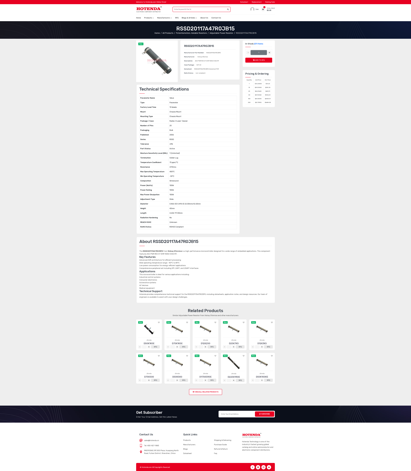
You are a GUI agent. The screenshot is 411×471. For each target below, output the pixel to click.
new (140, 44)
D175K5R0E (205, 377)
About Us (204, 18)
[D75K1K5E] (177, 329)
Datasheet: (188, 69)
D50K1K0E (149, 343)
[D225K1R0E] (234, 363)
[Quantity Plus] (269, 52)
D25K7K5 (234, 343)
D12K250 (205, 343)
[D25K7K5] (234, 329)
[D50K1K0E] (149, 329)
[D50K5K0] (177, 363)
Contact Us (216, 18)
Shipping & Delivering (222, 440)
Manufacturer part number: (194, 53)
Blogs (185, 449)
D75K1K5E (177, 343)
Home (138, 18)
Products (148, 18)
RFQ (177, 18)
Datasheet (244, 2)
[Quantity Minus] (248, 52)
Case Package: (189, 65)
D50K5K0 (177, 377)
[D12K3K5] (262, 329)
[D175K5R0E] (205, 363)
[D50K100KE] (262, 363)
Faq (215, 453)
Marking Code (270, 2)
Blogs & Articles (188, 18)
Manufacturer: (189, 57)
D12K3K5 (262, 343)
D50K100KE (262, 377)
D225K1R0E (234, 377)
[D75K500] (149, 363)
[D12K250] (205, 329)
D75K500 (149, 377)
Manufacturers (163, 18)
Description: (188, 61)
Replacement (257, 2)
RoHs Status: (189, 73)
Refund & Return (221, 449)
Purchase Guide (220, 445)
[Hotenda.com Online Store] (149, 9)
